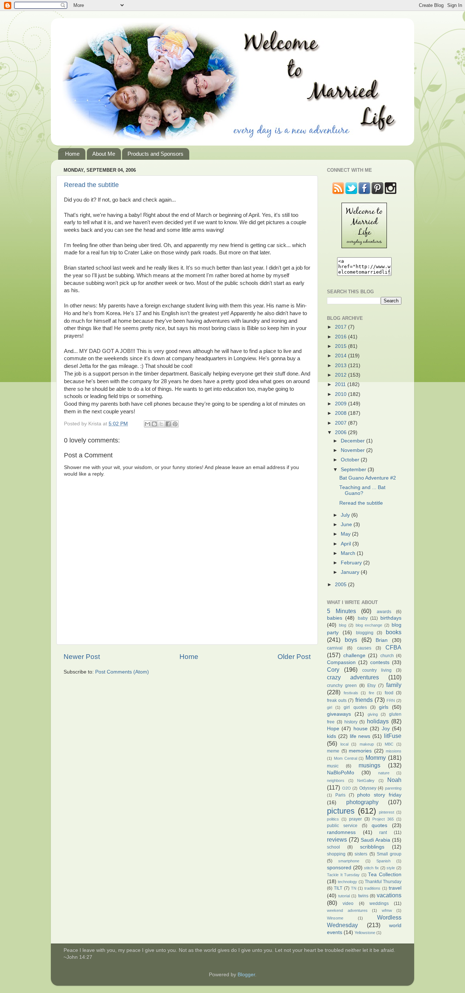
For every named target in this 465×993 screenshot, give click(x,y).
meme (333, 751)
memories (360, 751)
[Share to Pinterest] (175, 424)
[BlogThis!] (154, 424)
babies (334, 618)
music (333, 765)
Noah (394, 779)
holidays (378, 721)
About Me (103, 154)
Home (72, 154)
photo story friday (379, 795)
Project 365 (383, 819)
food (389, 692)
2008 (341, 413)
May (346, 534)
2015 (341, 346)
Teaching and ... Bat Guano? (362, 490)
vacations (389, 895)
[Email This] (147, 424)
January (351, 572)
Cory (333, 669)
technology (347, 881)
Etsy (371, 685)
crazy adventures (353, 677)
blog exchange (369, 625)
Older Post (294, 656)
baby (363, 618)
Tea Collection (384, 874)
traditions (372, 888)
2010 (341, 394)
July (346, 515)
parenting (393, 788)
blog (342, 625)
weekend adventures (347, 910)
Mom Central (345, 758)
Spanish (383, 861)
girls (383, 707)
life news (360, 736)
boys (351, 639)
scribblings (372, 847)
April (346, 544)
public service (342, 825)
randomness (341, 832)
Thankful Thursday (383, 881)
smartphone (348, 861)
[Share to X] (161, 424)
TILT (338, 888)
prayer (355, 819)
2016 (341, 336)
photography (362, 802)
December (353, 441)
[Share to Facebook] (168, 424)
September (354, 469)
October (351, 459)
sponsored (339, 867)
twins (363, 895)
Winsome (335, 918)
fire (371, 693)
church (387, 655)
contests (379, 662)
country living (377, 670)
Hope (333, 728)
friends (364, 699)
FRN (391, 700)
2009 (341, 403)
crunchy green (342, 685)
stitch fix (371, 868)
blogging (364, 632)
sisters (361, 854)
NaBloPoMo (340, 772)
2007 (341, 423)
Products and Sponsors (155, 154)
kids (331, 736)
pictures (341, 810)
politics (333, 819)
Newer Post (82, 656)
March (349, 553)
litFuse (392, 735)
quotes (379, 825)
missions (393, 751)
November (353, 450)
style (391, 868)
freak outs (337, 700)
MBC (389, 744)
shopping (336, 854)
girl (329, 707)
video (348, 903)
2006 (341, 432)
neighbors (335, 780)
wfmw (387, 910)
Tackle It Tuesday (343, 875)
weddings (379, 903)
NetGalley (366, 780)
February (352, 562)
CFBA (393, 647)
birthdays (390, 618)
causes (364, 648)
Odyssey (367, 788)
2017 (341, 327)
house (360, 728)
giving (373, 714)
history (350, 721)
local (344, 744)
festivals (351, 693)
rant (383, 832)
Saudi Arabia (375, 840)
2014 (341, 355)
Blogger (246, 974)
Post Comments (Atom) (122, 672)
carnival (335, 648)
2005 (341, 584)
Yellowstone (365, 932)
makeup (367, 744)
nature (383, 773)
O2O (346, 788)
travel (395, 888)
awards (384, 611)
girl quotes (355, 707)
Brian (382, 640)
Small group (389, 854)
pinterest (386, 812)
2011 (341, 384)
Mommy (375, 757)
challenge (354, 655)
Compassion (341, 662)
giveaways (339, 714)
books (393, 632)
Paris (340, 795)
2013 (341, 365)
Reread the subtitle (91, 184)
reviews (337, 839)
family (393, 685)
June (347, 524)
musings (369, 765)
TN (353, 888)
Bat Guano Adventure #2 (367, 478)
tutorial (344, 896)
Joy (386, 728)
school (333, 847)
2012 (341, 375)
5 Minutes (341, 611)
